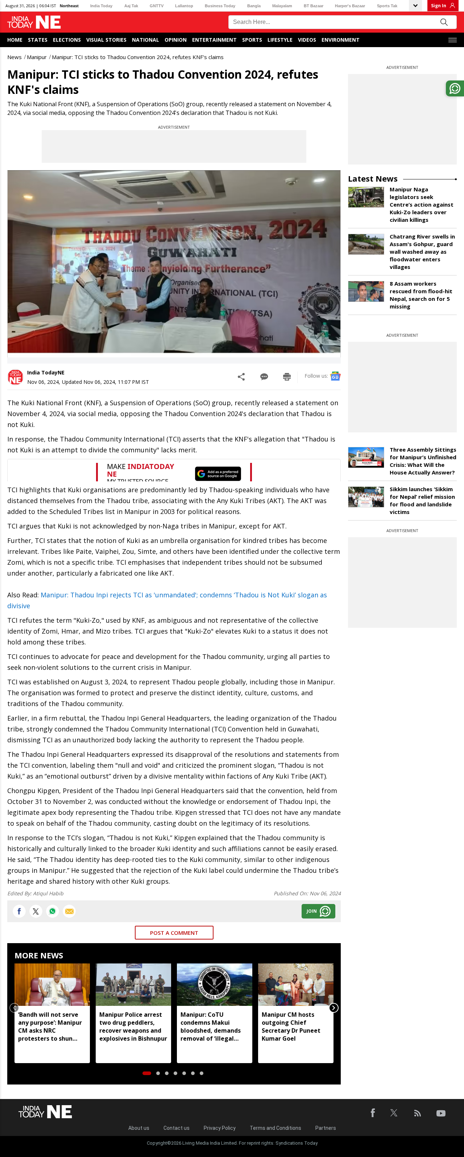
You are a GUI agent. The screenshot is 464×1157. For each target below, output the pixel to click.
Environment (341, 39)
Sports (252, 39)
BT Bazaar (313, 6)
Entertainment (214, 39)
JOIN (312, 911)
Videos (307, 39)
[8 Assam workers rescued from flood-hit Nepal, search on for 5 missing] (366, 291)
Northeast (69, 6)
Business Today (220, 6)
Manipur (37, 57)
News (14, 57)
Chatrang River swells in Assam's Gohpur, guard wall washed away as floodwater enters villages (422, 251)
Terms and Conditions (275, 1128)
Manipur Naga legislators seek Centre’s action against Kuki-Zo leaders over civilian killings (421, 204)
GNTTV (156, 6)
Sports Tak (387, 6)
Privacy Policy (220, 1128)
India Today (101, 6)
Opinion (176, 39)
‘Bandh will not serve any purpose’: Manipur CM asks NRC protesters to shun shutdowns (50, 1026)
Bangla (254, 6)
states (37, 39)
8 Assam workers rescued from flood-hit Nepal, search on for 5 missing (421, 295)
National (145, 39)
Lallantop (184, 6)
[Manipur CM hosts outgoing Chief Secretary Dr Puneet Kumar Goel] (296, 984)
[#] (52, 911)
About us (138, 1128)
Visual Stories (106, 39)
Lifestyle (280, 39)
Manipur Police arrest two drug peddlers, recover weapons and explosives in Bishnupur (133, 1026)
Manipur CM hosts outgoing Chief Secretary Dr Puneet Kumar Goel (291, 1026)
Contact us (176, 1128)
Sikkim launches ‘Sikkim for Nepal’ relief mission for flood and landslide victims (422, 500)
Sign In (438, 6)
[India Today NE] (34, 22)
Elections (67, 39)
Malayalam (282, 6)
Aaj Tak (131, 6)
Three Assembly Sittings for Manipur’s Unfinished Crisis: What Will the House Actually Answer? (423, 461)
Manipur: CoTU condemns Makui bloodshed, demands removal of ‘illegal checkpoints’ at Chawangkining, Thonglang (211, 1026)
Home (14, 39)
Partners (325, 1128)
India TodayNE (46, 372)
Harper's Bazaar (350, 6)
